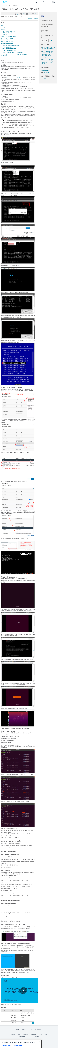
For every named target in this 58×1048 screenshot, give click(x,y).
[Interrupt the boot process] (18, 290)
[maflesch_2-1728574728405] (18, 479)
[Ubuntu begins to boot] (18, 607)
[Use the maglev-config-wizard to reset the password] (15, 967)
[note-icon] (3, 120)
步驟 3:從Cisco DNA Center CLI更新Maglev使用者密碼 (15, 54)
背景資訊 (3, 27)
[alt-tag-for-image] (18, 234)
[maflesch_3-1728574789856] (18, 509)
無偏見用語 (29, 19)
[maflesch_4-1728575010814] (18, 550)
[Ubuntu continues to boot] (18, 726)
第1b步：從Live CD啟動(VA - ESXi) (9, 38)
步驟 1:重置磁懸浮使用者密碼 (9, 50)
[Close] (39, 1041)
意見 (53, 40)
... (1, 5)
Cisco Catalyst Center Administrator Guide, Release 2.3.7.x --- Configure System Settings (47, 54)
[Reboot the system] (18, 940)
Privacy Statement (6, 1045)
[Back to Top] (33, 1023)
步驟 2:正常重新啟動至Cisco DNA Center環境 (13, 52)
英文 (24, 13)
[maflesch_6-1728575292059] (18, 574)
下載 (29, 13)
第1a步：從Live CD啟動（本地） (8, 36)
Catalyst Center (44, 78)
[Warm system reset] (18, 263)
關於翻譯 (36, 19)
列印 (35, 13)
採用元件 (5, 34)
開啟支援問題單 (45, 70)
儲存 (18, 14)
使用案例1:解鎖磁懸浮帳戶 (7, 43)
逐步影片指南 (4, 55)
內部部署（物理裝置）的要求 (9, 31)
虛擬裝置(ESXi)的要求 (7, 32)
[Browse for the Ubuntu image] (18, 223)
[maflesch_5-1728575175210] (18, 536)
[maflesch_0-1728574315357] (18, 417)
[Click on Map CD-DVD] (18, 192)
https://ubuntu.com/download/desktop (14, 77)
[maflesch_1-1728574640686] (18, 451)
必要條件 (3, 29)
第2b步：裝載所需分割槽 (7, 41)
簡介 (2, 25)
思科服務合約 (46, 72)
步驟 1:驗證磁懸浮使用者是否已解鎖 (11, 45)
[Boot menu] (18, 384)
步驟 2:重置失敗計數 (7, 47)
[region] (21, 1043)
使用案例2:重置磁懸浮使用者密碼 (8, 48)
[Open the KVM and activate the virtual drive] (18, 160)
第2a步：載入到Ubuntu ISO (7, 39)
